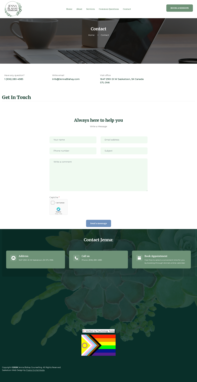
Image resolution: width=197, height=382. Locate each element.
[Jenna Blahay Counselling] (26, 9)
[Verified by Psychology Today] (98, 331)
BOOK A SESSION (180, 8)
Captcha (54, 197)
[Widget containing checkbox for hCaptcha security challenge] (58, 207)
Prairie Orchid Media (35, 370)
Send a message (98, 223)
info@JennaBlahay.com (66, 79)
